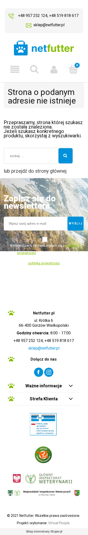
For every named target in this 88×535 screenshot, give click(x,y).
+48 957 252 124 (32, 15)
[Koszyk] (73, 69)
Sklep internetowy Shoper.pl (44, 531)
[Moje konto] (54, 69)
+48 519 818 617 (63, 15)
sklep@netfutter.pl (49, 25)
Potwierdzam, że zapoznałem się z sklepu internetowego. (44, 249)
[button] (14, 69)
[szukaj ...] (65, 155)
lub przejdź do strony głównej (35, 171)
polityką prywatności (44, 263)
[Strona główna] (44, 47)
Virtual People (59, 523)
